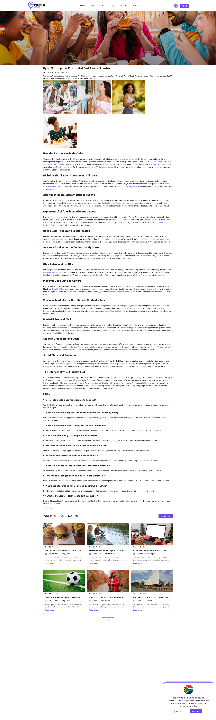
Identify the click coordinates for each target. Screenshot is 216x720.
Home (82, 6)
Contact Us (135, 6)
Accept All (196, 711)
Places (92, 6)
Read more (49, 563)
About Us (123, 6)
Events (102, 6)
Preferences (181, 711)
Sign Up (184, 6)
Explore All (165, 516)
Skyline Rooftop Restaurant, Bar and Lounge (121, 203)
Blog (112, 6)
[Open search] (176, 6)
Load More (108, 620)
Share (50, 508)
